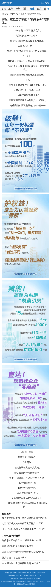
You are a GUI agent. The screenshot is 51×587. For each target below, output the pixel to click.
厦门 (25, 8)
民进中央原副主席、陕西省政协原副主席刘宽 (24, 518)
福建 (32, 8)
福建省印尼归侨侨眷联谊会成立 (17, 546)
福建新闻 (31, 13)
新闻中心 (14, 13)
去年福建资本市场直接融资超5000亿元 (21, 563)
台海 (39, 8)
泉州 (10, 8)
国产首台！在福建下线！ (14, 557)
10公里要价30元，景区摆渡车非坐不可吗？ (23, 529)
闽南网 (5, 13)
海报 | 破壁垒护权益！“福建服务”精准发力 (22, 540)
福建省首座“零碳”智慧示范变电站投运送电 (23, 551)
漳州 (18, 8)
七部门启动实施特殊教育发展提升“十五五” (23, 523)
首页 (3, 8)
